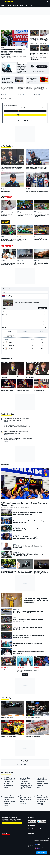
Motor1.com (4, 838)
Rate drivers (14, 352)
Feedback (29, 835)
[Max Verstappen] (6, 345)
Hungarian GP (10, 335)
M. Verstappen (11, 345)
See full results (36, 352)
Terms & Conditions (18, 851)
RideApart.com (4, 846)
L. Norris (10, 342)
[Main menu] (2, 2)
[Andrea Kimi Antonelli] (6, 349)
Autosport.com (5, 842)
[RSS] (31, 120)
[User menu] (47, 2)
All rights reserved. (31, 852)
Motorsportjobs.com (6, 840)
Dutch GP (8, 295)
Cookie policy (25, 851)
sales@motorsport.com (32, 842)
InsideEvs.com (4, 836)
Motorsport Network (22, 852)
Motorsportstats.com (6, 844)
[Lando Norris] (6, 342)
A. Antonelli (10, 348)
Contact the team (31, 840)
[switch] (46, 327)
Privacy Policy (32, 851)
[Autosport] (7, 246)
